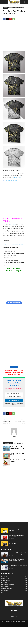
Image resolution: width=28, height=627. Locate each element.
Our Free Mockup (21, 7)
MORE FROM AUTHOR (18, 443)
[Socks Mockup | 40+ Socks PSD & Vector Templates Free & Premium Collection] (4, 561)
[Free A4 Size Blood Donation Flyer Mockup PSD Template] (4, 537)
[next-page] (6, 466)
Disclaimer (8, 623)
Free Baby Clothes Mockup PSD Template (8, 422)
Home (4, 5)
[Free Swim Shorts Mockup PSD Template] (6, 456)
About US (3, 621)
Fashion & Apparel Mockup (18, 5)
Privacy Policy (8, 621)
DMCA (20, 623)
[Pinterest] (10, 19)
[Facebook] (4, 19)
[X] (7, 19)
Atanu (5, 15)
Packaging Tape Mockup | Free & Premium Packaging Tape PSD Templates (17, 448)
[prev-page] (3, 466)
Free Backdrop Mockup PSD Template (20, 422)
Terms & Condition (14, 623)
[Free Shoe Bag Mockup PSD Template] (6, 462)
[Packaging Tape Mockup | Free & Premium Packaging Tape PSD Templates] (6, 448)
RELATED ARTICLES (8, 443)
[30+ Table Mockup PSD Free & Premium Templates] (4, 567)
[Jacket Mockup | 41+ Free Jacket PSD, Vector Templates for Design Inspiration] (4, 554)
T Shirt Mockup (5, 8)
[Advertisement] (14, 36)
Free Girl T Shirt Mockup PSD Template (13, 244)
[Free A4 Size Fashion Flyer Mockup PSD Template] (4, 543)
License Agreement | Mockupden (19, 621)
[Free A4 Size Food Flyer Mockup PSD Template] (4, 530)
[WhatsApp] (13, 19)
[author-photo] (14, 434)
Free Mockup (8, 5)
